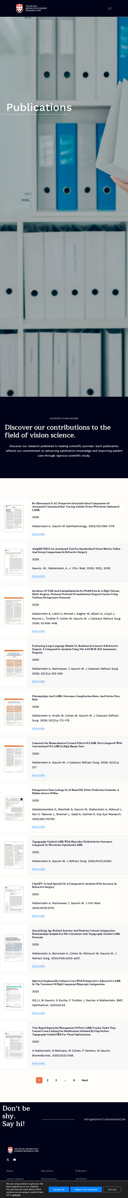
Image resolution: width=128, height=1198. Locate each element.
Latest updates (15, 1178)
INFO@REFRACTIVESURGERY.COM (105, 1119)
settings (16, 1195)
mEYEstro (81, 1178)
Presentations (49, 1178)
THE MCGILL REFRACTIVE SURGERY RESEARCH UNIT (36, 8)
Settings (112, 1189)
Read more (38, 534)
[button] (109, 8)
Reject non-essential (86, 1189)
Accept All (58, 1189)
